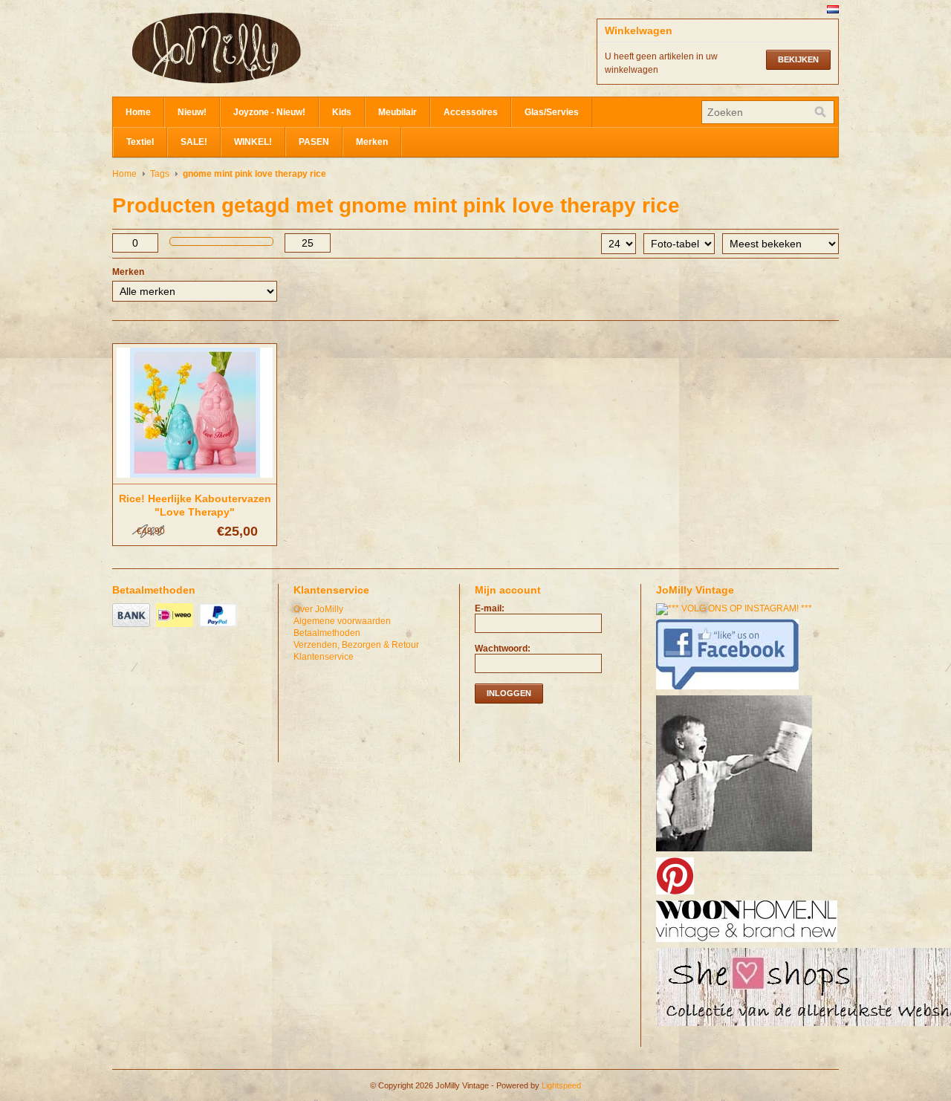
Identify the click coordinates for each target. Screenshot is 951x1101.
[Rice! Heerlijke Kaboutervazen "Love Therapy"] (194, 478)
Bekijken (798, 59)
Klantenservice (323, 657)
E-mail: (489, 608)
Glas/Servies (552, 112)
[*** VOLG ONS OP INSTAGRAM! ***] (736, 608)
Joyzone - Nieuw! (269, 112)
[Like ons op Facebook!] (729, 690)
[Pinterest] (677, 895)
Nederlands (833, 9)
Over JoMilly (318, 609)
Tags (159, 174)
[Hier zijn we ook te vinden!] (748, 943)
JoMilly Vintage (260, 48)
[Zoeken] (820, 112)
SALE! (194, 142)
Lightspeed (561, 1085)
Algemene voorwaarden (342, 621)
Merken (372, 142)
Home (138, 112)
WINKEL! (253, 142)
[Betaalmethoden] (133, 628)
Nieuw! (192, 112)
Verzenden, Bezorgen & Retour (356, 645)
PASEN (314, 142)
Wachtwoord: (502, 648)
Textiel (140, 142)
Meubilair (397, 112)
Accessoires (471, 112)
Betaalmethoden (326, 633)
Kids (341, 112)
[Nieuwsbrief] (736, 852)
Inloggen (509, 693)
